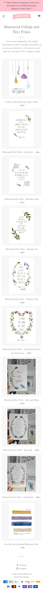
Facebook (23, 565)
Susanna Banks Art (24, 574)
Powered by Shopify (21, 577)
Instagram (23, 568)
